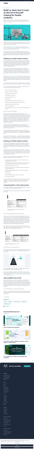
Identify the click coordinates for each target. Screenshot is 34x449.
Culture (5, 301)
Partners (5, 403)
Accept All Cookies (17, 447)
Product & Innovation (17, 301)
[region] (17, 444)
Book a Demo (5, 418)
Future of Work (24, 301)
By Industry (5, 379)
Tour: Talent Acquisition (7, 424)
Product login (5, 409)
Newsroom (5, 400)
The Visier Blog (6, 387)
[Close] (33, 440)
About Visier (5, 397)
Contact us (5, 412)
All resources (6, 313)
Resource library (6, 388)
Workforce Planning (6, 375)
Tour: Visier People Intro (7, 421)
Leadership (10, 301)
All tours (5, 425)
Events (4, 384)
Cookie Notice (22, 441)
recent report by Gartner (13, 76)
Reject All (17, 445)
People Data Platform (7, 378)
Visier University (6, 391)
